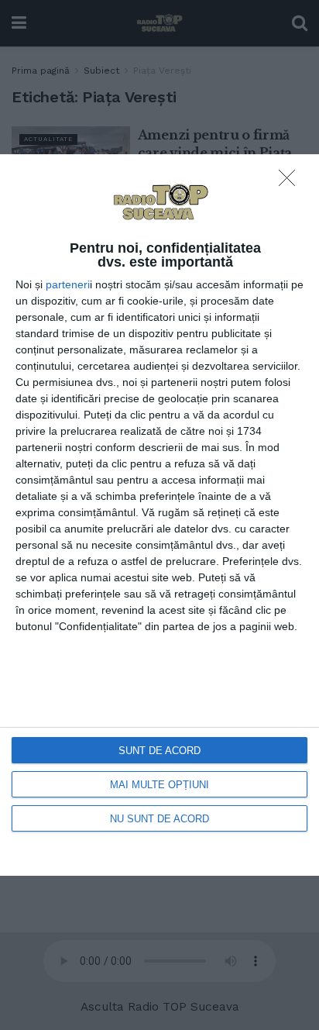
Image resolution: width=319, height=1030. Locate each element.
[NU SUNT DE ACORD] (291, 182)
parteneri (68, 284)
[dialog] (159, 514)
